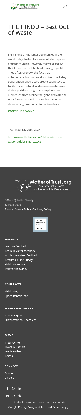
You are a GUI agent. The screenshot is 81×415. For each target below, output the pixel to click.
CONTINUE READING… (22, 111)
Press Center (13, 342)
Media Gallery (13, 351)
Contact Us (12, 373)
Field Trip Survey (15, 264)
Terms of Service (51, 407)
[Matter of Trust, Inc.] (43, 185)
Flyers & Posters (15, 347)
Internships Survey (16, 269)
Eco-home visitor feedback (21, 255)
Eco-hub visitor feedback (20, 251)
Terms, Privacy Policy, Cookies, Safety (28, 209)
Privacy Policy (26, 407)
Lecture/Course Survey (19, 260)
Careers (9, 377)
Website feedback (16, 246)
